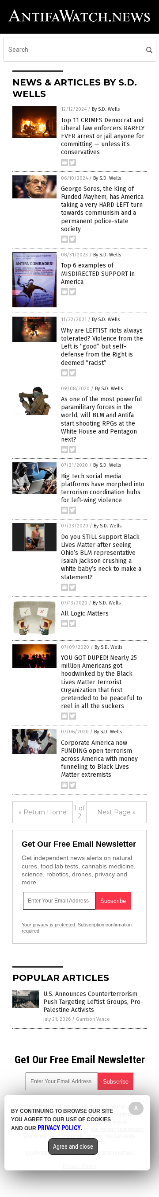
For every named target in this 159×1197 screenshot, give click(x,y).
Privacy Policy (59, 1127)
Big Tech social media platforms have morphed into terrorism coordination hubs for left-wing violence (102, 488)
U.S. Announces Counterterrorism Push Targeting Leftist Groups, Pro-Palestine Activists (93, 1002)
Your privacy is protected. (49, 924)
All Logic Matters (85, 613)
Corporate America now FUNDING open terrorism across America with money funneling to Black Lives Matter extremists (99, 759)
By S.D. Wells (106, 109)
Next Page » (116, 812)
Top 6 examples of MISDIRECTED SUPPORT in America (98, 273)
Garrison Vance (93, 1019)
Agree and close (73, 1146)
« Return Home (43, 812)
